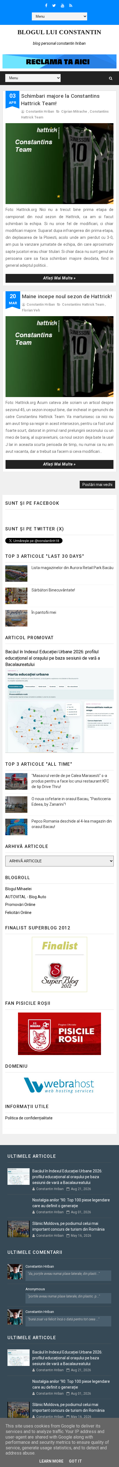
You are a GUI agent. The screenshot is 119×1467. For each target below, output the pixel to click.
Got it (75, 1461)
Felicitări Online (18, 912)
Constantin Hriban (39, 1266)
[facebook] (46, 5)
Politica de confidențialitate (29, 1118)
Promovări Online (20, 904)
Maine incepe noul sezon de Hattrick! (67, 296)
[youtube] (63, 5)
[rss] (71, 5)
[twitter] (54, 5)
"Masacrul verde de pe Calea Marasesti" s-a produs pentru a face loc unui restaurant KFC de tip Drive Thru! (70, 781)
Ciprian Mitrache (74, 111)
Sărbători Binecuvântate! (53, 590)
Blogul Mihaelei (18, 889)
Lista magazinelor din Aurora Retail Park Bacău (72, 567)
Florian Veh (31, 310)
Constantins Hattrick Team (83, 304)
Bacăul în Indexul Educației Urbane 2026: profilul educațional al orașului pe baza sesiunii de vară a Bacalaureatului (52, 658)
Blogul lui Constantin (59, 32)
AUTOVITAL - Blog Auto (25, 897)
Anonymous (35, 1289)
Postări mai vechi (97, 484)
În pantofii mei (44, 612)
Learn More (51, 1461)
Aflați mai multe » (59, 278)
